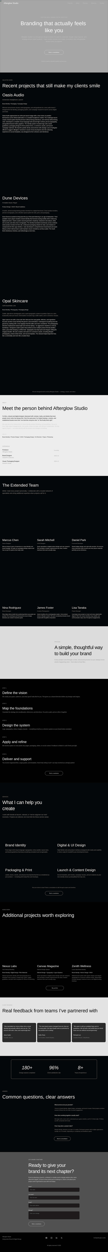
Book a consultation (54, 52)
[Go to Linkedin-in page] (57, 1238)
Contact (102, 3)
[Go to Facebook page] (47, 1238)
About (77, 3)
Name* (30, 1186)
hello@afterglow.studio (100, 1237)
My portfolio (55, 988)
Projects (70, 3)
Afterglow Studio (6, 1236)
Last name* (31, 1194)
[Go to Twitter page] (61, 1238)
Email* (30, 1202)
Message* (30, 1210)
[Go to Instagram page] (52, 1238)
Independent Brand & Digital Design (11, 1239)
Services (93, 3)
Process (85, 3)
